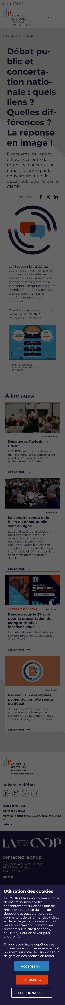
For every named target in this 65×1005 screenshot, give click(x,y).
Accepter (29, 967)
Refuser (29, 980)
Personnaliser (32, 993)
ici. (18, 937)
